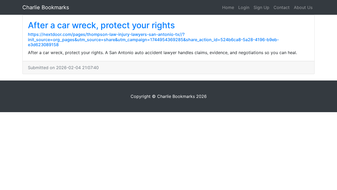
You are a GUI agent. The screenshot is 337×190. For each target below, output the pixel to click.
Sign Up (261, 7)
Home (228, 7)
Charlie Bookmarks (45, 7)
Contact (282, 7)
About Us (303, 7)
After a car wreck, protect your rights (101, 25)
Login (243, 7)
